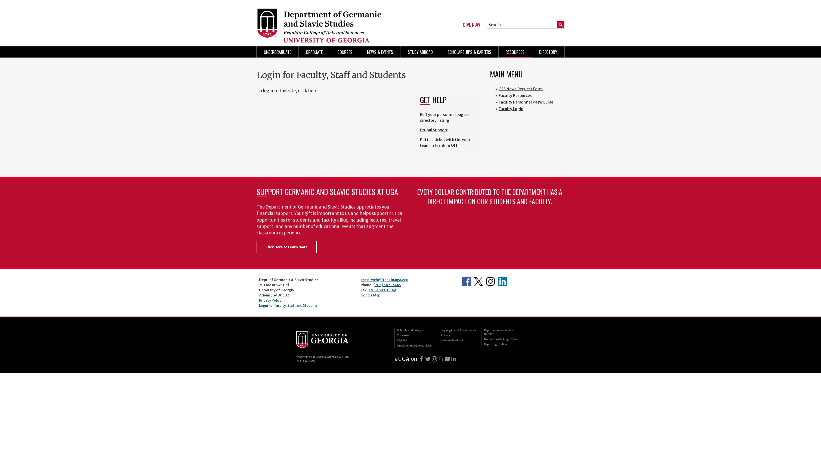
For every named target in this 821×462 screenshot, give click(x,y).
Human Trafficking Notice (501, 339)
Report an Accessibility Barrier (498, 332)
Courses (344, 52)
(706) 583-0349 (382, 290)
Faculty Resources (515, 95)
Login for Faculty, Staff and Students (288, 305)
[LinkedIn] (453, 358)
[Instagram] (434, 358)
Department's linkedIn (503, 281)
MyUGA (402, 340)
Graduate (314, 52)
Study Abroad (420, 52)
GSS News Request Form (521, 88)
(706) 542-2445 (387, 285)
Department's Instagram (490, 281)
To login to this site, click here (287, 90)
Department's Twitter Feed (478, 281)
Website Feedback (452, 340)
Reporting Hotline (495, 344)
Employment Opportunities (414, 345)
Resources (515, 52)
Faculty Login (511, 108)
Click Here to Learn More (287, 247)
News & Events (380, 52)
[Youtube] (447, 358)
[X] (427, 358)
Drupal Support (434, 129)
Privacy (445, 335)
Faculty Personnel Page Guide (526, 102)
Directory (548, 52)
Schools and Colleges (410, 330)
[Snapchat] (440, 358)
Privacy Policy (270, 300)
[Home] (331, 21)
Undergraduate (277, 52)
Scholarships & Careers (469, 52)
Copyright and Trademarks (458, 330)
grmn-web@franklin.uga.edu (384, 280)
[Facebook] (421, 358)
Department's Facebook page (466, 281)
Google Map (370, 295)
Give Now (471, 25)
